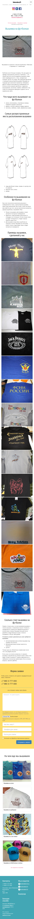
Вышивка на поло (9, 783)
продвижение (6, 907)
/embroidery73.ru (24, 883)
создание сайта (8, 905)
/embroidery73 (24, 886)
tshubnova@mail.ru (17, 17)
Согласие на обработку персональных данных (16, 738)
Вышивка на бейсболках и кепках (13, 863)
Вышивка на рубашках (10, 810)
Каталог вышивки (12, 23)
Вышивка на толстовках (10, 836)
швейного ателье (6, 915)
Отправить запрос (24, 742)
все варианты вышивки (17, 867)
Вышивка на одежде (22, 23)
